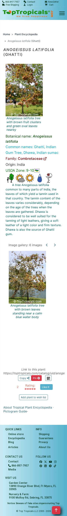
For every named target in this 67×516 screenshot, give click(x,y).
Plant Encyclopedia (26, 34)
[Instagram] (55, 462)
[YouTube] (50, 462)
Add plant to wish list (33, 397)
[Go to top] (56, 510)
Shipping (44, 434)
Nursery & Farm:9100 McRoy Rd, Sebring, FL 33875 (30, 496)
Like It (45, 387)
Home (6, 34)
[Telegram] (50, 466)
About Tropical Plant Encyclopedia (27, 407)
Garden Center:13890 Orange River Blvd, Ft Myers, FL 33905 (32, 486)
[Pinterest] (40, 466)
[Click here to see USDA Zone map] (37, 171)
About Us (44, 447)
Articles (13, 447)
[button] (49, 5)
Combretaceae (31, 158)
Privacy (43, 442)
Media (12, 469)
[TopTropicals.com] (28, 13)
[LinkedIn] (45, 466)
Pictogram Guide (15, 411)
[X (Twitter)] (45, 462)
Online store (16, 434)
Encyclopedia (16, 438)
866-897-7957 (20, 465)
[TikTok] (55, 466)
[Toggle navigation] (62, 13)
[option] (33, 305)
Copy (23, 378)
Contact (13, 461)
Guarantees (46, 438)
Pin (35, 378)
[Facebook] (40, 462)
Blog (11, 442)
